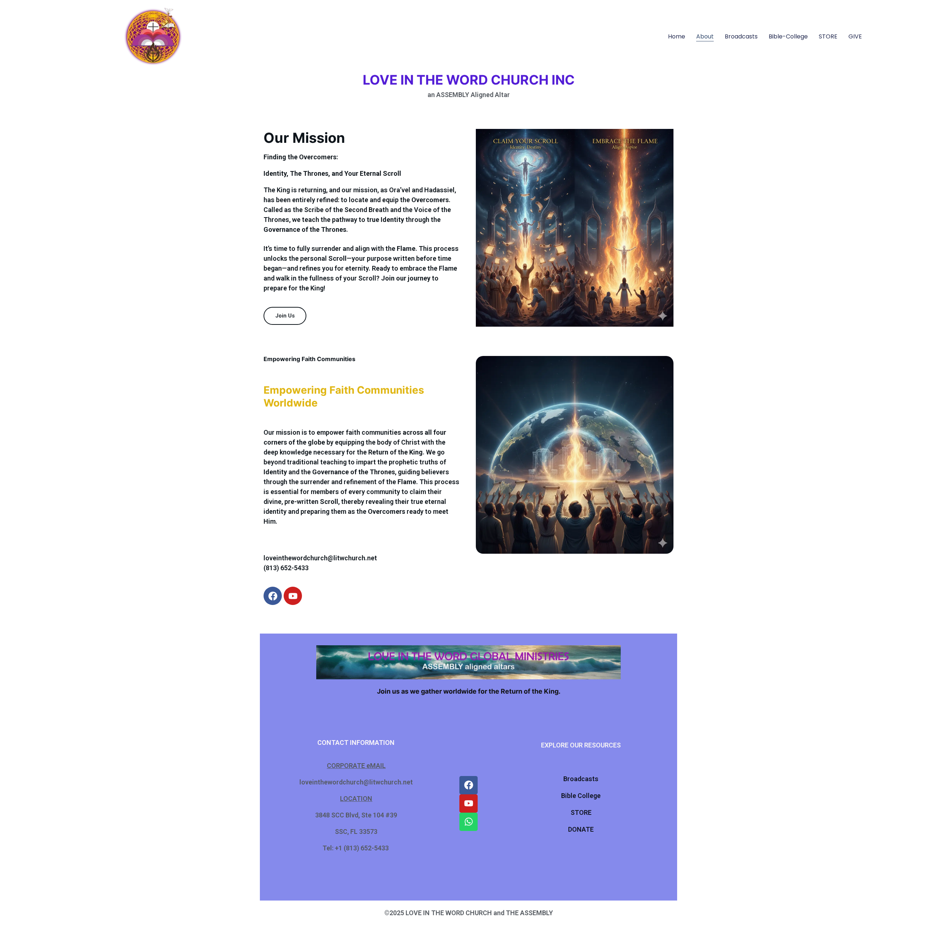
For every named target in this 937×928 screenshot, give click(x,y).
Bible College (581, 795)
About (705, 36)
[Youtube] (293, 596)
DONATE (581, 829)
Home (676, 36)
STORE (828, 36)
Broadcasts (741, 36)
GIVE (855, 36)
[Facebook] (273, 596)
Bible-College (788, 36)
